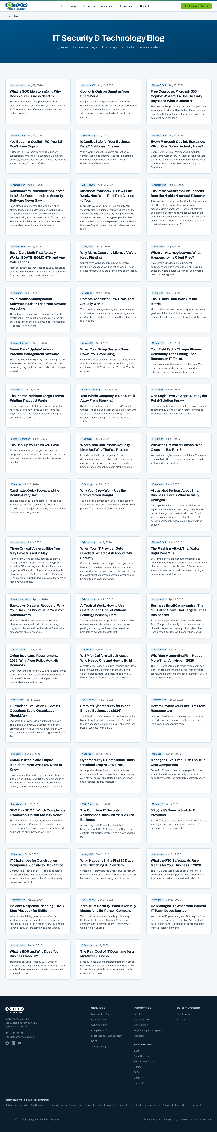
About (74, 6)
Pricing (138, 1066)
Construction (141, 1024)
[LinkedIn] (13, 1043)
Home (63, 6)
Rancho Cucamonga (71, 1105)
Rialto (203, 1105)
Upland (110, 1105)
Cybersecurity (99, 1024)
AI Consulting (98, 1046)
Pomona (166, 1105)
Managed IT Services (103, 1014)
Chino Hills (179, 1105)
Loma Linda (135, 1105)
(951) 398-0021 (14, 1032)
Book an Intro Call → (196, 6)
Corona (88, 1105)
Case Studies (141, 1056)
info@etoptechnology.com (20, 1036)
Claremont (121, 1105)
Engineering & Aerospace (148, 1030)
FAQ (136, 1072)
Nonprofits (140, 1035)
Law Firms (139, 1014)
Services (87, 6)
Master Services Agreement (196, 1119)
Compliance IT (99, 1030)
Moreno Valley (152, 1105)
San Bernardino (38, 1105)
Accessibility (170, 1119)
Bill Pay (181, 1019)
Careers (138, 1077)
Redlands (10, 1105)
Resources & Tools (144, 1061)
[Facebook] (7, 1043)
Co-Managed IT (100, 1019)
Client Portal (183, 1014)
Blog (136, 1050)
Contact (144, 6)
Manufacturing (142, 1019)
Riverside (23, 1105)
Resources (126, 6)
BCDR (94, 1041)
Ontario (54, 1105)
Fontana (99, 1105)
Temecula (192, 1105)
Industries (106, 6)
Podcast (138, 1083)
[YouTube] (19, 1043)
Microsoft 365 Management (106, 1035)
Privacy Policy (152, 1119)
